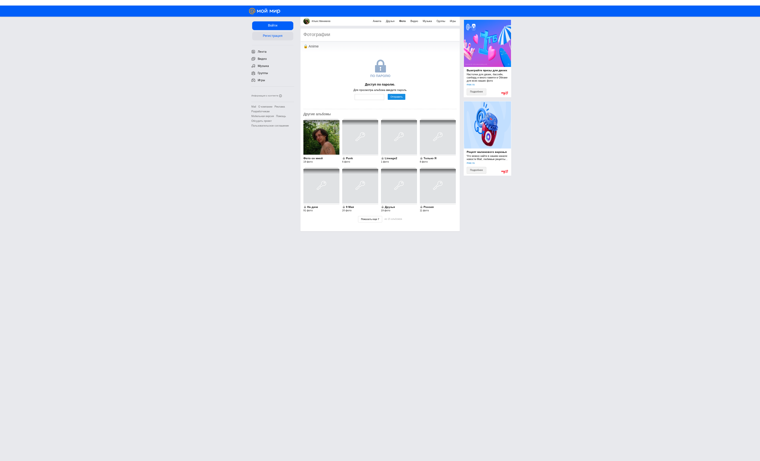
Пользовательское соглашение (270, 125)
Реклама (280, 106)
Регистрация (272, 36)
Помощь (281, 116)
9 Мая (350, 207)
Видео (414, 21)
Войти (272, 25)
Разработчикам (260, 111)
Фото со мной (313, 158)
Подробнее (476, 91)
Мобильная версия (262, 116)
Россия (429, 207)
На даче (312, 207)
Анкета (377, 21)
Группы (441, 21)
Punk (349, 158)
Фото (403, 21)
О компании (265, 106)
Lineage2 (391, 158)
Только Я (430, 158)
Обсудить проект (261, 120)
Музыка (428, 21)
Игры (453, 21)
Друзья (390, 21)
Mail (253, 106)
